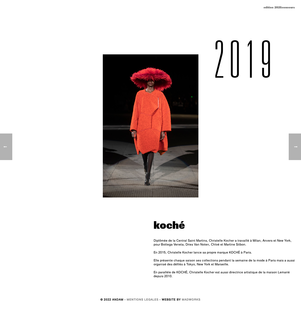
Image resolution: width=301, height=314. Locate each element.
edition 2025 (273, 8)
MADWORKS (191, 300)
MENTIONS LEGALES (142, 300)
